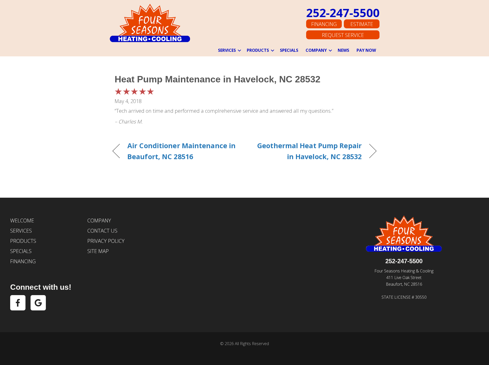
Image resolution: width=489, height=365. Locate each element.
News (343, 50)
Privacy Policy (106, 240)
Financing (324, 24)
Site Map (98, 251)
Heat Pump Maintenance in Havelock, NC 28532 (217, 79)
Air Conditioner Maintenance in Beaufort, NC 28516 (181, 151)
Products (258, 50)
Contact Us (102, 230)
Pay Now (366, 50)
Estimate (361, 24)
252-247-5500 (342, 12)
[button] (239, 50)
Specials (289, 50)
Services (227, 50)
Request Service (343, 35)
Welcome (22, 220)
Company (316, 50)
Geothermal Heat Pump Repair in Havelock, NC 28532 (307, 151)
